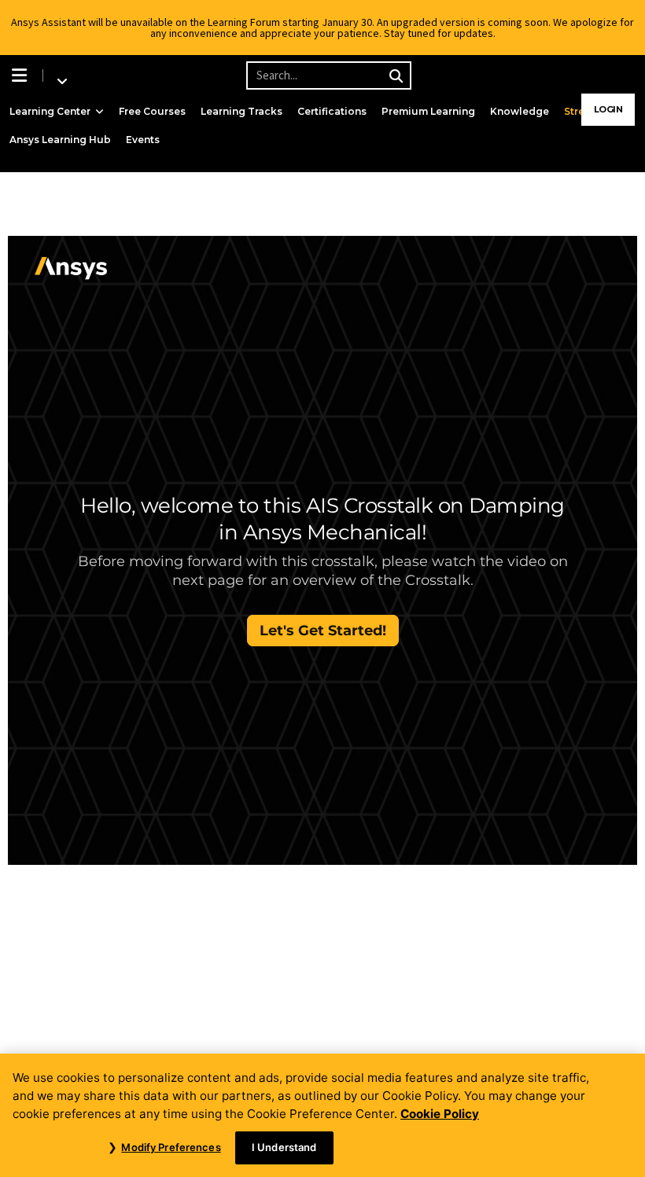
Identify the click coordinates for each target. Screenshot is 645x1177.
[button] (21, 75)
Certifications (332, 111)
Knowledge (519, 111)
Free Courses (152, 111)
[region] (322, 1115)
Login (608, 109)
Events (143, 139)
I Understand (284, 1147)
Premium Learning (428, 111)
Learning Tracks (241, 111)
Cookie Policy (439, 1113)
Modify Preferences (170, 1147)
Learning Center (49, 111)
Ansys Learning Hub (60, 139)
